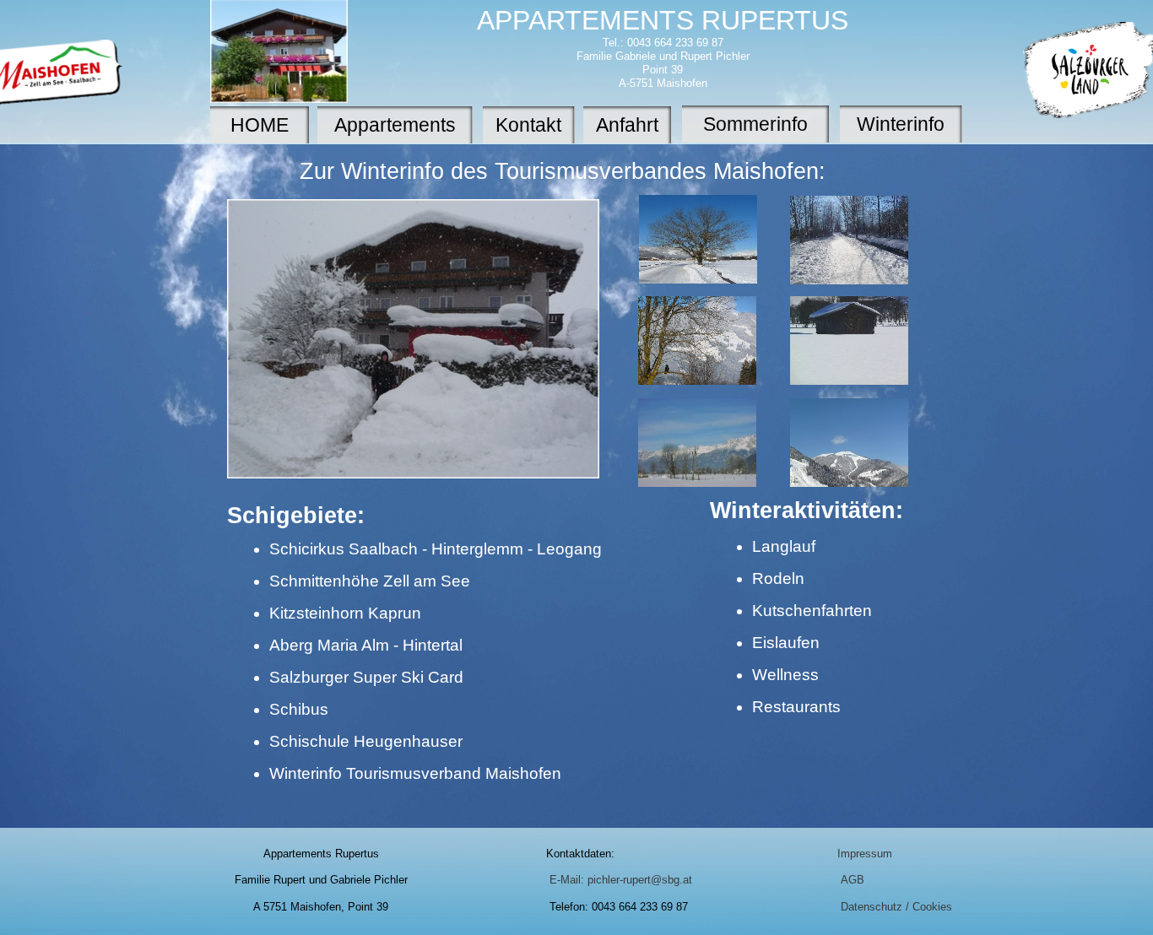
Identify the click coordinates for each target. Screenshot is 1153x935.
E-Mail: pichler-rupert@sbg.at (620, 879)
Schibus (298, 709)
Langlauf (783, 546)
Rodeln (778, 578)
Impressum (864, 853)
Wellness (785, 675)
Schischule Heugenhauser (366, 741)
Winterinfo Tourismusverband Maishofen (415, 773)
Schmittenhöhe (324, 581)
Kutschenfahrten (812, 610)
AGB (852, 879)
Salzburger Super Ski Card (366, 677)
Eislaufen (786, 642)
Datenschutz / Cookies (896, 906)
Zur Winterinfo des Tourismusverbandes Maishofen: (563, 171)
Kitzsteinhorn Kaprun (345, 613)
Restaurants (796, 707)
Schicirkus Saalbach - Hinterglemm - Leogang (435, 549)
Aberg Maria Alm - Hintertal (366, 645)
